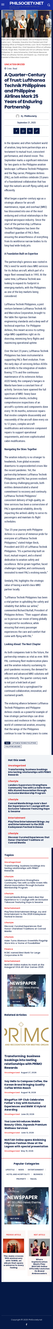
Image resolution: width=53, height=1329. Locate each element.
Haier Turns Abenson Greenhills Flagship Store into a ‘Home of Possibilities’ (26, 942)
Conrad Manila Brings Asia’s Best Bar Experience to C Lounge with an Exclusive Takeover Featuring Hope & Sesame (29, 807)
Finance (8, 949)
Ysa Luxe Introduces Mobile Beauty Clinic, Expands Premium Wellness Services (25, 1125)
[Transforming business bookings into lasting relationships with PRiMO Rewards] (26, 1035)
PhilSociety (30, 116)
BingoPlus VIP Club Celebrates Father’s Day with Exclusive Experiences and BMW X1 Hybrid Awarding (25, 1104)
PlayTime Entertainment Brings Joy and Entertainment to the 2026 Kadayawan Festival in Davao (28, 824)
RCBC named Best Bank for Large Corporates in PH (22, 954)
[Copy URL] (37, 131)
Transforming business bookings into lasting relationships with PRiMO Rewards (29, 772)
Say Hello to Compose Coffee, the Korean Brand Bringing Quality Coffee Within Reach (25, 1084)
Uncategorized (14, 64)
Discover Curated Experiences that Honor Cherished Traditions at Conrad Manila (28, 840)
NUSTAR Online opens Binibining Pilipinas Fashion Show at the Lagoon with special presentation (26, 1143)
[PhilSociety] (18, 116)
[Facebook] (16, 131)
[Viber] (30, 131)
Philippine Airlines (13, 746)
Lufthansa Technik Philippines (24, 743)
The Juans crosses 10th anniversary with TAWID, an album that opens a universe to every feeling (14, 1262)
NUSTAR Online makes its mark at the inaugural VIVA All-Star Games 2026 (24, 966)
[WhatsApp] (23, 131)
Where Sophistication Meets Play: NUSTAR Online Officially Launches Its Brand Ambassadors (39, 1266)
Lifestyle (13, 781)
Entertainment (16, 818)
